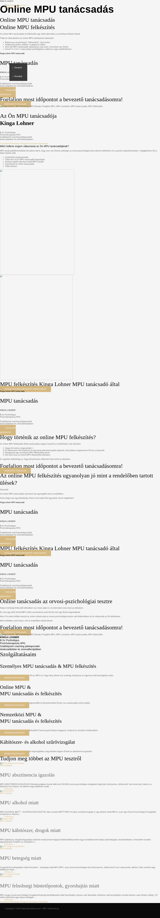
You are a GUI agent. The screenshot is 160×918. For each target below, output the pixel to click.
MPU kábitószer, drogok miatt (30, 830)
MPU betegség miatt (20, 858)
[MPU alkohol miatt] (7, 791)
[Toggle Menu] (22, 59)
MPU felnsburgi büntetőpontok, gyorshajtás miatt (49, 886)
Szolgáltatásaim (16, 24)
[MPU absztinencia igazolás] (12, 763)
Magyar (12, 59)
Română (18, 76)
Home (12, 15)
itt (32, 448)
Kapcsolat (13, 41)
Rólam (12, 32)
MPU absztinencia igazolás (27, 775)
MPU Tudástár (15, 50)
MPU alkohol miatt (19, 802)
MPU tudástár (6, 765)
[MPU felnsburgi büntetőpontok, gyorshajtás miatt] (10, 874)
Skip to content (6, 1)
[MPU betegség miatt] (12, 846)
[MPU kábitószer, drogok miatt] (7, 819)
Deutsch (18, 68)
